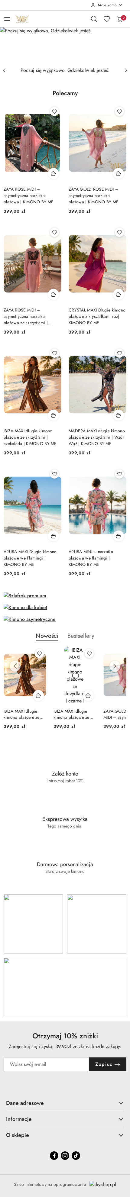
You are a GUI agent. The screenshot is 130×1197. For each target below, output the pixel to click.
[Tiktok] (76, 1155)
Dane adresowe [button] (25, 1103)
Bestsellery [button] (80, 635)
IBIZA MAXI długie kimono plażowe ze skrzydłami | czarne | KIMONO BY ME (73, 714)
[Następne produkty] (114, 666)
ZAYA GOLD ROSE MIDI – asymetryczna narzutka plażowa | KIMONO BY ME (94, 195)
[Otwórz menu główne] (7, 18)
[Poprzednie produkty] (15, 666)
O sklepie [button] (17, 1135)
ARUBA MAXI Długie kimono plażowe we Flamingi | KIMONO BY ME (30, 558)
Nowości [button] (47, 635)
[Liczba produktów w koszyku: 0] (119, 18)
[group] (65, 45)
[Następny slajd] (125, 70)
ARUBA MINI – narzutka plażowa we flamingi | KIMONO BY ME (91, 558)
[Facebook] (54, 1155)
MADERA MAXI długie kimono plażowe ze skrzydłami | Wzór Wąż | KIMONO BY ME (97, 437)
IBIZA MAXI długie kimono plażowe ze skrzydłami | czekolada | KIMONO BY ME (30, 437)
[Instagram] (65, 1155)
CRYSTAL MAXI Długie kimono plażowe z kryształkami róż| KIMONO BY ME (97, 316)
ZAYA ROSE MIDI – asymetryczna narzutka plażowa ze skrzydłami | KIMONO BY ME (26, 316)
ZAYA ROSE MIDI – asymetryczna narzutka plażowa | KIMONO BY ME (29, 195)
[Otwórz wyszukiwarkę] (94, 18)
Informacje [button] (19, 1119)
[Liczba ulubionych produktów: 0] (106, 18)
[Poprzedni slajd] (4, 70)
